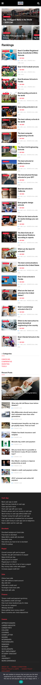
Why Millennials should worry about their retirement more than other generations (24, 414)
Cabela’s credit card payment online (24, 470)
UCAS (4, 656)
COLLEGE (5, 630)
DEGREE (5, 637)
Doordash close (7, 539)
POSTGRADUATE (7, 642)
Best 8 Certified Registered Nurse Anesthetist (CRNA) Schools (28, 52)
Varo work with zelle (8, 590)
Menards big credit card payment (23, 442)
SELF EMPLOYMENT (9, 651)
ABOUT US (5, 667)
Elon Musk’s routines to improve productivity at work (23, 462)
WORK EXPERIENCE (9, 661)
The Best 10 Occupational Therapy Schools (15, 37)
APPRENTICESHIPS (8, 623)
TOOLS (4, 366)
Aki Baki (22, 58)
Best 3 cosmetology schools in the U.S (25, 308)
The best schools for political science (26, 162)
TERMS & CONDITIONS (19, 667)
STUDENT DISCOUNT (9, 654)
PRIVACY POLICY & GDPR (10, 669)
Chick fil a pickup (7, 544)
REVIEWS (5, 646)
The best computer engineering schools (26, 134)
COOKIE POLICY (27, 669)
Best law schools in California (25, 189)
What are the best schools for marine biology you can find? (28, 218)
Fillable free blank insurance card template (24, 433)
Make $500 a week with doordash (13, 537)
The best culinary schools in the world (28, 120)
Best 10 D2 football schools (28, 66)
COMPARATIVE (7, 361)
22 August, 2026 (8, 398)
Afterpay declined (7, 608)
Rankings (7, 16)
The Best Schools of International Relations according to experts (26, 235)
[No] (38, 678)
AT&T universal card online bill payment (23, 479)
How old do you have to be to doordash (15, 542)
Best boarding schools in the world (27, 94)
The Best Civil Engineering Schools (28, 148)
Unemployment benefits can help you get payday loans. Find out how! (25, 424)
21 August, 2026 (17, 428)
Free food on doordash (9, 535)
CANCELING (6, 359)
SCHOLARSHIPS (7, 649)
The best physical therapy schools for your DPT (28, 176)
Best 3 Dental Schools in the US (28, 338)
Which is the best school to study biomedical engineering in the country (28, 323)
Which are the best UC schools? (26, 250)
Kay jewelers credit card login (11, 601)
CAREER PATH (7, 628)
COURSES (5, 632)
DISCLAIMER (6, 671)
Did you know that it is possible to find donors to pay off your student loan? (24, 452)
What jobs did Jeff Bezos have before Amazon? (25, 404)
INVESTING (5, 364)
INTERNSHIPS (6, 639)
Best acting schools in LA (27, 107)
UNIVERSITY (6, 658)
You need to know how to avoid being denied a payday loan (19, 394)
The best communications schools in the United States (28, 264)
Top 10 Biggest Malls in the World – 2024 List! (17, 21)
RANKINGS (5, 644)
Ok (21, 682)
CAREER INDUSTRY (8, 625)
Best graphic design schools (25, 203)
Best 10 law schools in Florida (26, 277)
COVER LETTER (7, 635)
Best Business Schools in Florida (28, 80)
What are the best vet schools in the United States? (26, 292)
